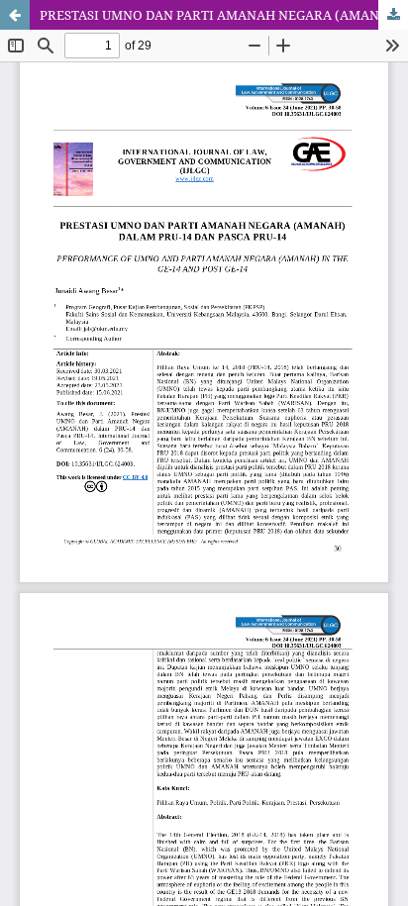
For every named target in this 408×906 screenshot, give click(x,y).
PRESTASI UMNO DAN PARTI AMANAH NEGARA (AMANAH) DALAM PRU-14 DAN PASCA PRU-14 (224, 15)
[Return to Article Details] (15, 15)
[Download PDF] (393, 15)
